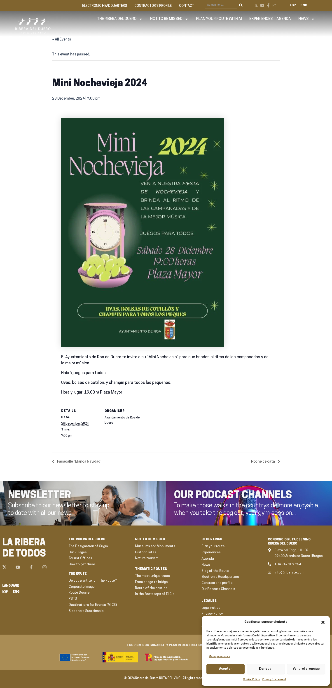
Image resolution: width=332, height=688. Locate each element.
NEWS (303, 19)
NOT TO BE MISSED (166, 19)
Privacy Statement (274, 679)
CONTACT (186, 6)
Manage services (219, 656)
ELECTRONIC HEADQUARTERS (104, 6)
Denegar (266, 669)
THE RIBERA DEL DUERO (117, 19)
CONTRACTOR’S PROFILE (153, 6)
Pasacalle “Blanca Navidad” (79, 461)
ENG (303, 5)
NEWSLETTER (39, 496)
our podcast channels (233, 496)
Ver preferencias (306, 669)
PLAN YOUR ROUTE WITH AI (219, 19)
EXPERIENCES (261, 19)
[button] (323, 622)
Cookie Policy (251, 679)
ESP (293, 5)
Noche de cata (263, 461)
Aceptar (225, 669)
